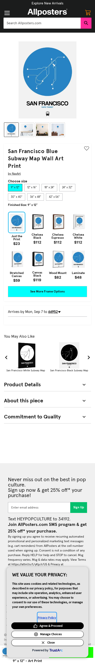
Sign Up (78, 507)
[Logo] (47, 12)
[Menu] (7, 13)
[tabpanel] (47, 247)
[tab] (15, 187)
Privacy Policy (47, 618)
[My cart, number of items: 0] (87, 12)
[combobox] (42, 23)
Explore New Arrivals (47, 3)
